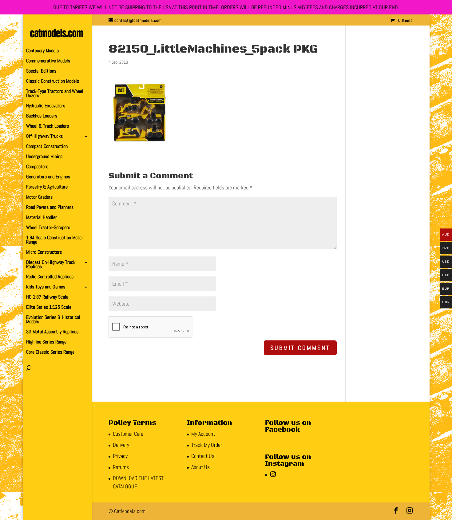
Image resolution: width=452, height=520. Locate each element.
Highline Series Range (46, 342)
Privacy (120, 455)
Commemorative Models (48, 61)
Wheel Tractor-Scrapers (48, 228)
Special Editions (41, 71)
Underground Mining (44, 157)
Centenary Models (42, 51)
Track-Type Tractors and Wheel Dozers (54, 94)
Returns (121, 466)
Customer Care (128, 433)
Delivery (121, 444)
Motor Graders (39, 197)
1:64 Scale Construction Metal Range (54, 240)
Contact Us (202, 455)
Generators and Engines (48, 177)
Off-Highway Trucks (44, 136)
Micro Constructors (44, 252)
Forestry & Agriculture (47, 187)
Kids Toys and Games (45, 287)
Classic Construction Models (52, 81)
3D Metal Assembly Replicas (52, 332)
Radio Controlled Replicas (49, 277)
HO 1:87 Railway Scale (47, 297)
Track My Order (206, 444)
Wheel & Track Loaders (47, 126)
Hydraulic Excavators (45, 106)
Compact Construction (47, 146)
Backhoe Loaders (41, 116)
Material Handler (41, 217)
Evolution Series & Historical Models (53, 320)
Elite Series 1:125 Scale (48, 307)
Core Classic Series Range (50, 352)
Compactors (37, 167)
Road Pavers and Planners (49, 207)
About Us (200, 466)
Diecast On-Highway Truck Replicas (50, 265)
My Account (203, 433)
